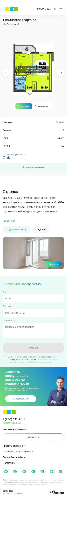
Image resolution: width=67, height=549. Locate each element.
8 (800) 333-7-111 (46, 8)
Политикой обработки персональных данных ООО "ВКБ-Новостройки (33, 360)
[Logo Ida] (57, 492)
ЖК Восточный (11, 24)
